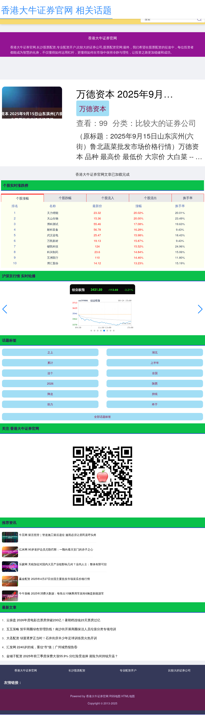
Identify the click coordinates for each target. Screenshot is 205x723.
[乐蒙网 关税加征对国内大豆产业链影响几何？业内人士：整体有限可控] (10, 566)
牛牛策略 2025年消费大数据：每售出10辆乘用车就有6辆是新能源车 (61, 593)
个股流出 (150, 197)
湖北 (155, 352)
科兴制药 (52, 252)
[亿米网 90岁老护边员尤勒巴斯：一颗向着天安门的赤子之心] (10, 551)
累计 (50, 363)
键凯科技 (52, 246)
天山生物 (52, 218)
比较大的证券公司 (179, 670)
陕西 (155, 383)
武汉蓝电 (52, 235)
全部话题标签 (102, 417)
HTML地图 (128, 696)
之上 (50, 352)
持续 (155, 394)
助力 (50, 404)
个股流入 (107, 197)
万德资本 (92, 108)
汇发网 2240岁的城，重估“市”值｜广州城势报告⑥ (41, 647)
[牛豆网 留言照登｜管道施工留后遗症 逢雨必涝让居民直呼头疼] (10, 537)
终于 (155, 404)
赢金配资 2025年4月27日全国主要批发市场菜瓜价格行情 (54, 579)
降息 (50, 394)
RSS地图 (115, 696)
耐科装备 (52, 229)
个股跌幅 (65, 197)
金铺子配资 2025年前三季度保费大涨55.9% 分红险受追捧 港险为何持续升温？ (62, 656)
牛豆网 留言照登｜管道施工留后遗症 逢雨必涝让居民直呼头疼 (57, 535)
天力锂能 (52, 213)
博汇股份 (52, 263)
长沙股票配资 (76, 670)
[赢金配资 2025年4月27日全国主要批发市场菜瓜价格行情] (10, 581)
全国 (155, 373)
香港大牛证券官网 (25, 670)
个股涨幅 (22, 198)
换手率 (188, 197)
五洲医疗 (52, 257)
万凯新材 (52, 241)
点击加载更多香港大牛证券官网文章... (102, 174)
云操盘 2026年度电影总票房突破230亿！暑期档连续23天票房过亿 (53, 620)
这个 (50, 373)
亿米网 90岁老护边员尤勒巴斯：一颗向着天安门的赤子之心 (56, 549)
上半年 (155, 363)
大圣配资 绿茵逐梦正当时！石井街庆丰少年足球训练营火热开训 (51, 638)
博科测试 (52, 224)
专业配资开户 (128, 670)
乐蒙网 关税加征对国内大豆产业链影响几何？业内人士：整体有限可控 (63, 564)
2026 (50, 383)
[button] (4, 309)
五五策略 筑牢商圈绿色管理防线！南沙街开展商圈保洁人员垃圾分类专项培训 (61, 629)
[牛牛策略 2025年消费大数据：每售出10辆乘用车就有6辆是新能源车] (10, 595)
